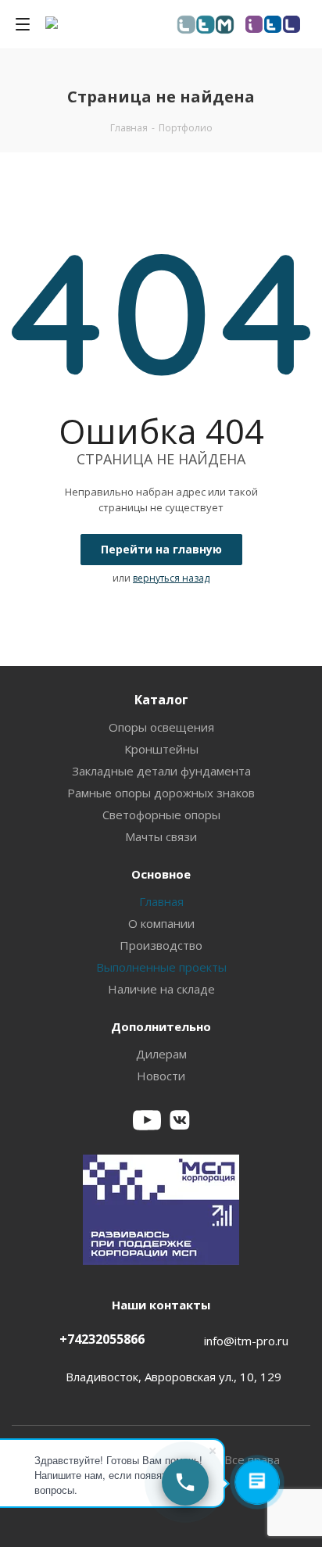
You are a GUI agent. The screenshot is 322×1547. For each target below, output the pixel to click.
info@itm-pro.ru (246, 1340)
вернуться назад (171, 578)
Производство (161, 945)
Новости (161, 1075)
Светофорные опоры (161, 814)
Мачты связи (161, 836)
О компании (161, 923)
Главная (161, 901)
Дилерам (161, 1054)
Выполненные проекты (161, 967)
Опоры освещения (161, 727)
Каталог (161, 699)
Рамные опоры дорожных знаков (161, 792)
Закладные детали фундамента (161, 771)
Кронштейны (161, 749)
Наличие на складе (161, 989)
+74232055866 (102, 1339)
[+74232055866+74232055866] (185, 1482)
